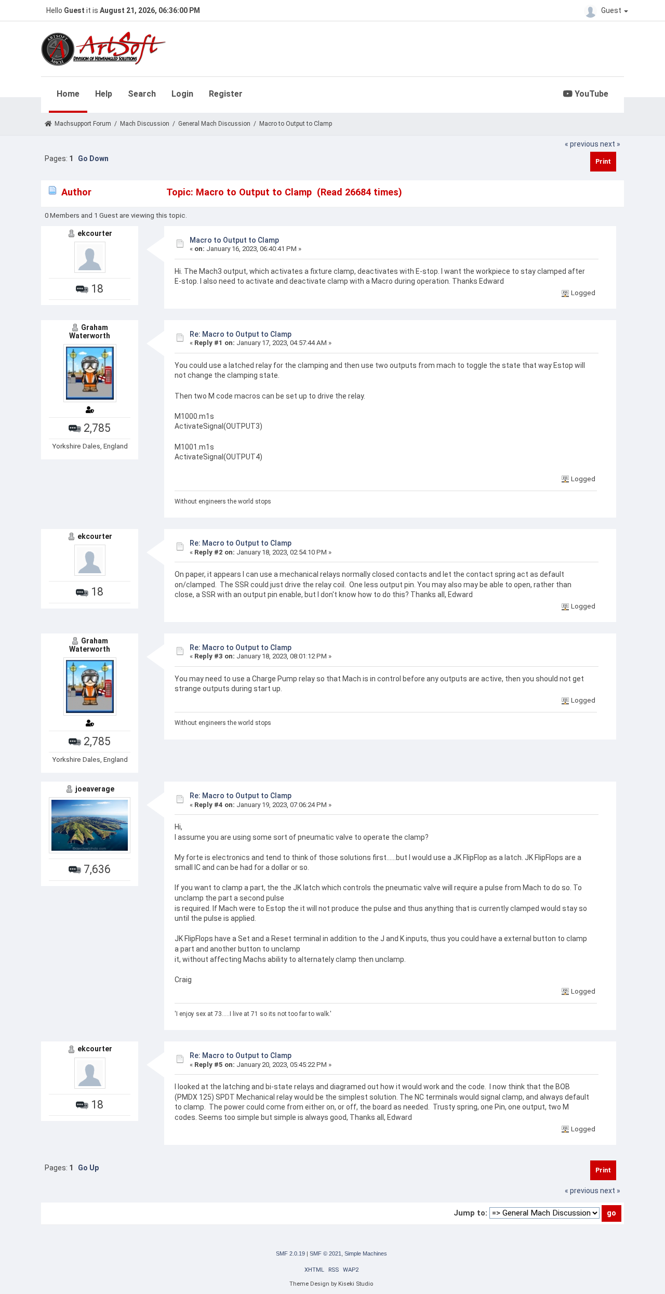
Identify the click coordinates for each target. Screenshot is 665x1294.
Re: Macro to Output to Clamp (240, 334)
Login (182, 94)
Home (68, 94)
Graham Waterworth (89, 331)
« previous (581, 144)
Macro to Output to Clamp (234, 240)
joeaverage (94, 789)
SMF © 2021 (325, 1253)
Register (226, 94)
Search (142, 94)
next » (610, 144)
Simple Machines (365, 1253)
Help (103, 94)
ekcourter (94, 233)
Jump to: (470, 1213)
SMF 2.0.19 (290, 1253)
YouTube (590, 94)
